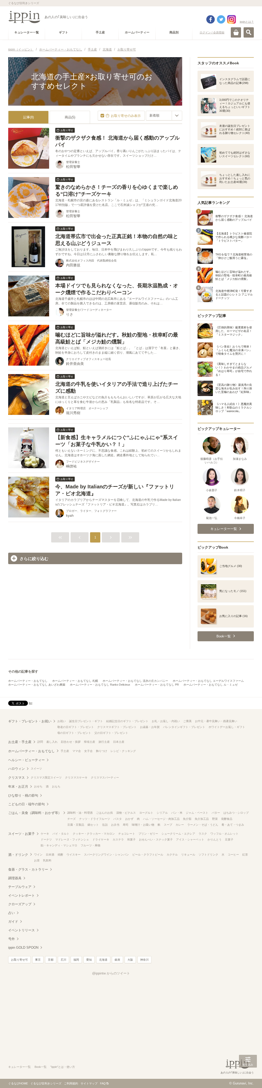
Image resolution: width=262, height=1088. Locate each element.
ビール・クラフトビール (147, 854)
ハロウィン (16, 769)
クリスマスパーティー (105, 777)
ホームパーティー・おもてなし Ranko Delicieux (100, 684)
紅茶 (245, 854)
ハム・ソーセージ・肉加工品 (161, 818)
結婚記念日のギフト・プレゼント (127, 721)
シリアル (162, 812)
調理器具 (14, 878)
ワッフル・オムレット (224, 833)
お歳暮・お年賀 (150, 726)
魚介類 (187, 818)
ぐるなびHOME (18, 1083)
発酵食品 (226, 818)
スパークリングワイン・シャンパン (106, 854)
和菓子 (131, 839)
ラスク (203, 833)
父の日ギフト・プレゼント (111, 732)
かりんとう (215, 839)
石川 (63, 959)
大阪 (130, 959)
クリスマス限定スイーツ (46, 777)
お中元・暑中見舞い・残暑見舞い (216, 721)
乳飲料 (47, 860)
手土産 (65, 750)
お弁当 (115, 824)
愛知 (89, 959)
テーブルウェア (19, 887)
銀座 (117, 959)
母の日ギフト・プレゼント (74, 732)
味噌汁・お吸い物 (143, 824)
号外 (11, 939)
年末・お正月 (18, 786)
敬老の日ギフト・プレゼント (75, 726)
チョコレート (126, 833)
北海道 (103, 959)
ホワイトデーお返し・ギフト (227, 726)
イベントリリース (21, 930)
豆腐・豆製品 (75, 824)
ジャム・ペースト (197, 812)
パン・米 (176, 812)
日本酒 (50, 854)
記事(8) (28, 117)
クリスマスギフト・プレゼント (117, 726)
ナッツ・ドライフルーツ (94, 818)
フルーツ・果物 (90, 845)
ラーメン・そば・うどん (202, 824)
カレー (180, 824)
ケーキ (45, 833)
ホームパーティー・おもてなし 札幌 (75, 680)
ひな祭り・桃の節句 (23, 795)
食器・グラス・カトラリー (28, 869)
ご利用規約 (71, 1083)
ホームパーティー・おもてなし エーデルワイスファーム (208, 680)
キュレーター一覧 (19, 1066)
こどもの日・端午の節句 (26, 804)
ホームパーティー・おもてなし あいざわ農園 (36, 684)
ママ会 (76, 750)
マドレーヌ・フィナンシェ (72, 839)
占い (11, 913)
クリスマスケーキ (76, 777)
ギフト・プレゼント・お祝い (29, 721)
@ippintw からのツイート (111, 973)
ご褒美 (187, 721)
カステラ (118, 839)
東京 (38, 959)
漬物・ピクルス (126, 812)
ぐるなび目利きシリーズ (45, 1083)
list (30, 702)
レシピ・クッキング (123, 750)
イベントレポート (21, 895)
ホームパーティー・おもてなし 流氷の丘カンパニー (135, 680)
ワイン (38, 854)
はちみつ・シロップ (236, 812)
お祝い (61, 721)
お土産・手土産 (19, 742)
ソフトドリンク (208, 854)
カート (236, 32)
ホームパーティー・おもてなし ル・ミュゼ (210, 684)
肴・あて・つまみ (233, 824)
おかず (129, 818)
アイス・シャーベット (190, 839)
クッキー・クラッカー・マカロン (94, 833)
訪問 (40, 741)
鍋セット (93, 824)
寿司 (125, 824)
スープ (168, 824)
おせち (38, 786)
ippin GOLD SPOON (23, 947)
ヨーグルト (146, 812)
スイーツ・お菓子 (21, 834)
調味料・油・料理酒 (80, 812)
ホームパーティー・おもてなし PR (157, 684)
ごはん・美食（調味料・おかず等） (34, 813)
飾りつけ (101, 750)
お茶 (37, 860)
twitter (221, 19)
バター (216, 812)
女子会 (88, 750)
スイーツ (36, 768)
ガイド (13, 921)
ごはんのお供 (104, 812)
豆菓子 (229, 839)
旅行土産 (104, 741)
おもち (56, 786)
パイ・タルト (60, 833)
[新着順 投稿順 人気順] (164, 115)
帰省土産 (89, 741)
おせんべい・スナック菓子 (156, 839)
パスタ (117, 818)
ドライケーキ (100, 839)
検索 (249, 32)
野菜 (215, 818)
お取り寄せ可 (19, 959)
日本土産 (118, 741)
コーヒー (233, 854)
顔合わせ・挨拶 (71, 741)
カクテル (172, 854)
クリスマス (16, 778)
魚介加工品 (202, 818)
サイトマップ (89, 1083)
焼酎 (60, 854)
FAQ (103, 1083)
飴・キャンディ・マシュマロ (59, 845)
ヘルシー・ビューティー (26, 760)
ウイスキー (74, 854)
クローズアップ (19, 904)
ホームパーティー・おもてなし (28, 680)
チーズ (71, 818)
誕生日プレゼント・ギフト (86, 721)
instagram (231, 19)
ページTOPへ (248, 1076)
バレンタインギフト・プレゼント (184, 726)
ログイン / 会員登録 (212, 32)
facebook (210, 19)
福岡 (76, 959)
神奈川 (144, 959)
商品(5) (70, 117)
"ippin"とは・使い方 (62, 1066)
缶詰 (105, 824)
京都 (50, 959)
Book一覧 (41, 1066)
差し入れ (52, 741)
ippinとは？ (247, 21)
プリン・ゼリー (148, 833)
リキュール (188, 854)
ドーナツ (46, 839)
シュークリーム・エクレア (178, 833)
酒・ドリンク (18, 855)
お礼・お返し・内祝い (166, 721)
